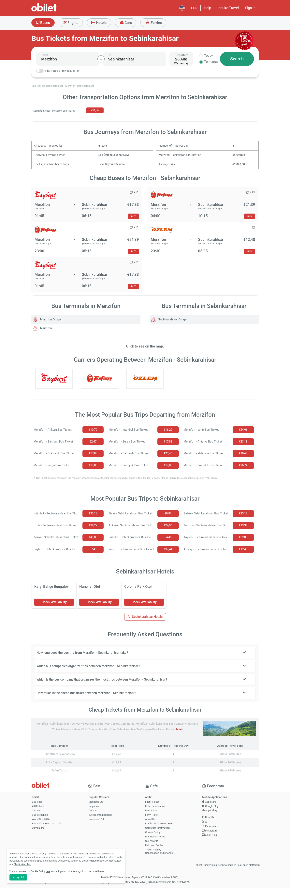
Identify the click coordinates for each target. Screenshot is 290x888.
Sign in (250, 8)
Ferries (156, 23)
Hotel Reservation (155, 806)
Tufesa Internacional (100, 814)
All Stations (38, 806)
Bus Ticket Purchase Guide (47, 823)
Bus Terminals (40, 814)
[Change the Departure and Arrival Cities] (101, 58)
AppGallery (211, 810)
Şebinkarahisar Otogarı (172, 319)
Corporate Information (157, 827)
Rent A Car (151, 810)
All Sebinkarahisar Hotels (145, 617)
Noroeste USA (96, 819)
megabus (94, 806)
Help (207, 8)
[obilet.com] (53, 11)
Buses (44, 23)
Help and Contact (154, 845)
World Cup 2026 (41, 819)
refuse (94, 860)
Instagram (211, 830)
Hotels (101, 23)
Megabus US (96, 801)
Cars (128, 23)
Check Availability (54, 602)
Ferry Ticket (151, 814)
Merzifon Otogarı (51, 319)
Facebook (210, 826)
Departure (182, 55)
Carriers (36, 810)
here (48, 871)
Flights (72, 23)
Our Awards (151, 840)
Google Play (211, 806)
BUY (133, 216)
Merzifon (45, 328)
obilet (178, 729)
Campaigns (38, 827)
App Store (210, 801)
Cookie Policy (152, 832)
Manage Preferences (112, 877)
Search (237, 58)
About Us (150, 819)
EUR (194, 8)
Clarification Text (22, 864)
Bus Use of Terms (155, 836)
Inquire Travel (228, 8)
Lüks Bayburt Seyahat (112, 164)
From (44, 55)
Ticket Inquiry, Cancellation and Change (159, 851)
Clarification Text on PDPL (159, 823)
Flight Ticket (152, 801)
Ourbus (93, 810)
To (109, 55)
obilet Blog (211, 834)
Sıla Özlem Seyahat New (113, 155)
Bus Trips (37, 801)
